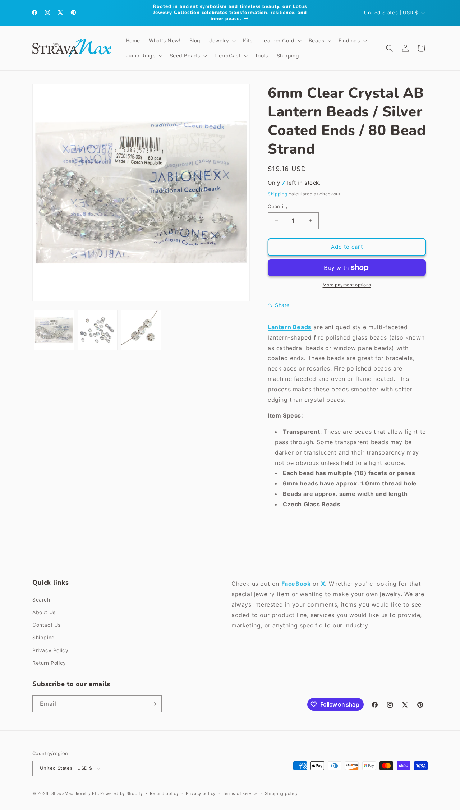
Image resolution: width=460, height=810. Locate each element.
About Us (44, 612)
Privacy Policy (50, 650)
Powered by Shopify (121, 793)
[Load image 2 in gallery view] (98, 330)
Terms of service (240, 793)
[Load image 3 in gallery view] (141, 330)
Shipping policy (281, 793)
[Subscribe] (153, 703)
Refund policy (164, 793)
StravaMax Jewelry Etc (75, 793)
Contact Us (46, 625)
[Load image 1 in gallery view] (54, 330)
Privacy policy (201, 793)
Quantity (278, 206)
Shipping (278, 194)
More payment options (347, 284)
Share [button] (282, 305)
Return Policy (49, 663)
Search (41, 600)
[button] (222, 40)
